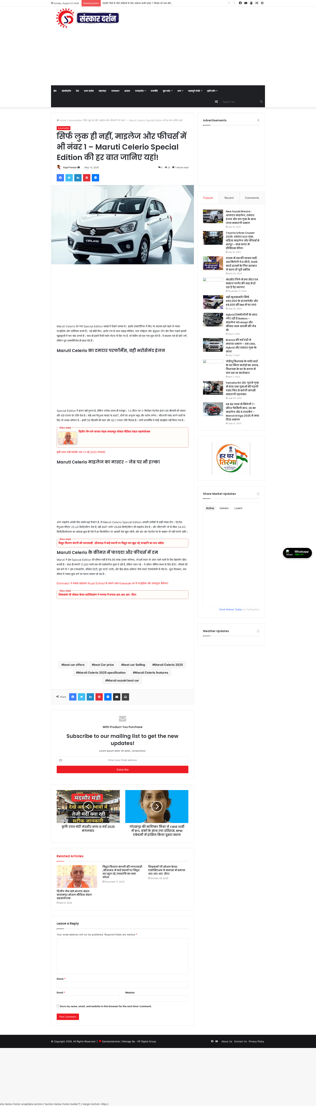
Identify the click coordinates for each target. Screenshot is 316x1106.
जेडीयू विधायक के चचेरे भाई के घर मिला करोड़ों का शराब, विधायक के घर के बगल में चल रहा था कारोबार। (242, 367)
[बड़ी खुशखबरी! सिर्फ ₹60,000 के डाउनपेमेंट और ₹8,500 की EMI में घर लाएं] (213, 302)
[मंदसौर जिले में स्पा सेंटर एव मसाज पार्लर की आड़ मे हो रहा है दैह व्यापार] (213, 284)
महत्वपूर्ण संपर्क (194, 90)
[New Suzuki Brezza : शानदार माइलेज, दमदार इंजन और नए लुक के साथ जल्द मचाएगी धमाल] (213, 216)
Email (61, 992)
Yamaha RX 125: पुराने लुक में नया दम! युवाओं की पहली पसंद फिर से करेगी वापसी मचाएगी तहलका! (242, 388)
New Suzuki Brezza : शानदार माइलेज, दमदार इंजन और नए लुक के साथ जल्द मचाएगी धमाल (241, 217)
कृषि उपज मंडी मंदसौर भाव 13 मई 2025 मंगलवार (81, 452)
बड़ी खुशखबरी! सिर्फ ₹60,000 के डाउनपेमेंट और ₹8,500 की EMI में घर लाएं (242, 301)
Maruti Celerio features (151, 672)
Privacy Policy (256, 1041)
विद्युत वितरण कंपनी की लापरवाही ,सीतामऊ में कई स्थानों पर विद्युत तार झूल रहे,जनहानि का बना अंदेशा (111, 543)
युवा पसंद (166, 90)
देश (77, 90)
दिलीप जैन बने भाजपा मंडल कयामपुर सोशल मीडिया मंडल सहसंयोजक (115, 431)
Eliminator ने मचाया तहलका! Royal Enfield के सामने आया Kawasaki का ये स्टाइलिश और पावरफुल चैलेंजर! (112, 583)
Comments (252, 198)
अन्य (179, 90)
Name (61, 978)
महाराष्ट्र (102, 90)
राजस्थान (115, 90)
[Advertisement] (158, 57)
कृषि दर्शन (211, 90)
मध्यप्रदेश (139, 90)
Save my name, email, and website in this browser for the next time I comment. (106, 1006)
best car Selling (134, 664)
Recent (229, 198)
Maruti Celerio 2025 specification (102, 672)
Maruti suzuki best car (123, 680)
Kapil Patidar (70, 167)
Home (62, 120)
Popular (208, 198)
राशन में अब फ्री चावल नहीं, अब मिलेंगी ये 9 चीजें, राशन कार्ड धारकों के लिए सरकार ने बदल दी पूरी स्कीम (241, 263)
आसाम (127, 90)
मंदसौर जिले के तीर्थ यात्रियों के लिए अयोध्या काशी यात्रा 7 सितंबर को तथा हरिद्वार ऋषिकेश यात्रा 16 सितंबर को (151, 3)
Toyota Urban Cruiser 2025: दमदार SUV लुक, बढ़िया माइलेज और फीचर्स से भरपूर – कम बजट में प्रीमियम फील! (242, 240)
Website (130, 992)
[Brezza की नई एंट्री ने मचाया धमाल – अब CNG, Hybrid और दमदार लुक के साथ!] (213, 345)
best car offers (73, 664)
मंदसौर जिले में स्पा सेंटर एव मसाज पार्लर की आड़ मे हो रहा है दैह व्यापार (242, 283)
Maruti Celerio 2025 (168, 664)
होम (55, 90)
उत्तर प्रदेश (89, 90)
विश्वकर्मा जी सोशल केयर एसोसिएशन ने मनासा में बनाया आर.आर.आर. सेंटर (97, 594)
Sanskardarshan (111, 1041)
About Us (226, 1041)
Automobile (74, 120)
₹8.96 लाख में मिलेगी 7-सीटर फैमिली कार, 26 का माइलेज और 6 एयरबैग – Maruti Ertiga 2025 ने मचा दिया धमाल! (242, 411)
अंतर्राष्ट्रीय (66, 90)
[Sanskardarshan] (87, 18)
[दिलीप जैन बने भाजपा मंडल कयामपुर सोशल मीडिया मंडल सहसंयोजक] (77, 876)
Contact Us (240, 1041)
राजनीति (154, 90)
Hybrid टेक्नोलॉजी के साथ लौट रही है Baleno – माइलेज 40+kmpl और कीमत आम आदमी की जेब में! (241, 322)
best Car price (104, 664)
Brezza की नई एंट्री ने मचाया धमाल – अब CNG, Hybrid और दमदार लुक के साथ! (241, 345)
